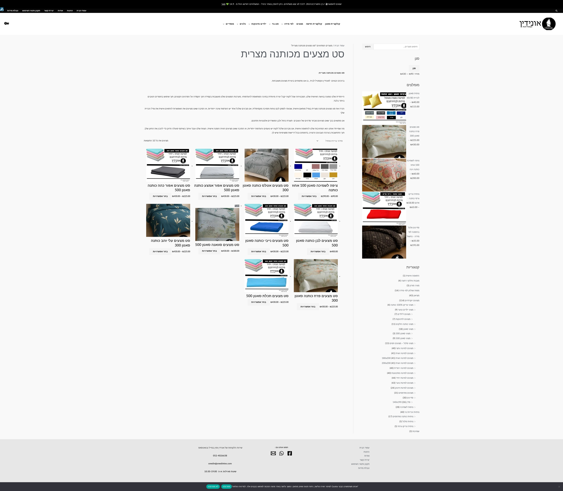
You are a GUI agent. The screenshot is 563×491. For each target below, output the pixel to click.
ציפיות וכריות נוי (412, 412)
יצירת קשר (49, 11)
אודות (60, 11)
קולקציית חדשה (314, 24)
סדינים (410, 398)
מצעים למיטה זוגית (404, 353)
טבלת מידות (12, 11)
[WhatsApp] (281, 453)
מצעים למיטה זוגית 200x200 (397, 363)
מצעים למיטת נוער (404, 383)
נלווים (243, 24)
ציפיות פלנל (407, 421)
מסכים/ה (226, 486)
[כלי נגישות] (2, 9)
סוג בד (275, 24)
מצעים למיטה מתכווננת (402, 373)
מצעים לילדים (404, 314)
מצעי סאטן (408, 329)
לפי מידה (289, 24)
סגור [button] (223, 4)
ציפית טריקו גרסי (405, 426)
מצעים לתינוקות (403, 319)
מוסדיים (230, 24)
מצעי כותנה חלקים (404, 324)
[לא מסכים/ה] (559, 486)
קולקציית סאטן (332, 24)
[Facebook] (289, 453)
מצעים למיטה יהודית (403, 368)
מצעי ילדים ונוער (405, 310)
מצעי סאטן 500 (403, 338)
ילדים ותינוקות (258, 24)
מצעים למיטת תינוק (404, 388)
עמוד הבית (81, 11)
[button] (556, 10)
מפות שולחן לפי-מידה (409, 290)
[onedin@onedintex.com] (273, 453)
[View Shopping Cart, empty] (7, 24)
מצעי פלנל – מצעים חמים (401, 343)
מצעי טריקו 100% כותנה (402, 305)
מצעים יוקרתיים (412, 300)
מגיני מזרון (414, 286)
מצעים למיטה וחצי (404, 348)
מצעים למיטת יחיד (404, 378)
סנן (414, 68)
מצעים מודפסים (406, 393)
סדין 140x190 (401, 402)
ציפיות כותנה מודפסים (403, 416)
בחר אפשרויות (309, 196)
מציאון (416, 295)
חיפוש (368, 47)
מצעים (299, 24)
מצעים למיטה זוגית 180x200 (397, 358)
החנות (70, 11)
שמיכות (415, 431)
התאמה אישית (412, 276)
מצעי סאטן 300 (403, 333)
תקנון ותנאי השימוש (31, 11)
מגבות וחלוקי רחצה (410, 281)
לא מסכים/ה (213, 486)
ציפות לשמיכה (406, 407)
